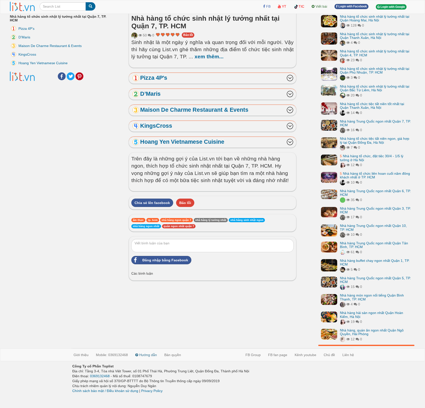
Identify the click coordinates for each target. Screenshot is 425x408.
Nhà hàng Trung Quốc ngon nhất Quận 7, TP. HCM (375, 123)
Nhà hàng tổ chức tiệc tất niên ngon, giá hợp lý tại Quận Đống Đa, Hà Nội (374, 140)
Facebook (62, 76)
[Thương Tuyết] (342, 304)
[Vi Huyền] (342, 200)
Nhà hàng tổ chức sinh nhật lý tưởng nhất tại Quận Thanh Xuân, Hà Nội (374, 36)
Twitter (71, 76)
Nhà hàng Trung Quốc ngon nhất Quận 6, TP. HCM (375, 193)
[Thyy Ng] (342, 287)
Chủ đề (329, 355)
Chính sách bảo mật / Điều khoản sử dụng (105, 391)
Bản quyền (172, 355)
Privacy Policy (152, 391)
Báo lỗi (188, 35)
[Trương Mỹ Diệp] (342, 252)
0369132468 (100, 376)
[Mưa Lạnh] (342, 43)
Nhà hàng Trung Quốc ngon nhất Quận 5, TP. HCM (375, 280)
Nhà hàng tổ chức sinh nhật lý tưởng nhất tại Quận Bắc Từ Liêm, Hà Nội (374, 88)
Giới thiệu (81, 355)
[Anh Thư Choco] (342, 130)
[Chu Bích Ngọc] (342, 95)
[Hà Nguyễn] (342, 77)
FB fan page (277, 355)
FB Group (253, 355)
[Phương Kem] (342, 165)
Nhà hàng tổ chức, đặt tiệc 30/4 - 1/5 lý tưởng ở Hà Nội (371, 158)
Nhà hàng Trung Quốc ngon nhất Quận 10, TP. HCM (373, 228)
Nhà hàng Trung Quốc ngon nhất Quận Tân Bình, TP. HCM (374, 245)
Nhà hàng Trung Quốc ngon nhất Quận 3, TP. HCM (375, 210)
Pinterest (79, 76)
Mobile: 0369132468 (112, 355)
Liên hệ (348, 355)
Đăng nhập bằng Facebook (165, 260)
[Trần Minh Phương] (342, 339)
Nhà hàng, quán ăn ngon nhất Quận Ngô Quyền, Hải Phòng (372, 332)
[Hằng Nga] (342, 60)
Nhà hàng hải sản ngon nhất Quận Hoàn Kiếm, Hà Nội (371, 315)
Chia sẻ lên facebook (152, 203)
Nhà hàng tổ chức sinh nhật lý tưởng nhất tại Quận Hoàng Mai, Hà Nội (374, 18)
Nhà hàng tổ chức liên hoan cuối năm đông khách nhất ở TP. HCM (375, 175)
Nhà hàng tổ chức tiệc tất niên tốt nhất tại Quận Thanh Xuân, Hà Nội (372, 106)
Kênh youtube (305, 355)
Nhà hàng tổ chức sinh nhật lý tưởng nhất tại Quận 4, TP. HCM (374, 53)
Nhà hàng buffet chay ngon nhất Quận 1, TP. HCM (375, 262)
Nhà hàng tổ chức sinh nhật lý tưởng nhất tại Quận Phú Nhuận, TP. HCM (374, 70)
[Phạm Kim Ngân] (342, 269)
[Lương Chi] (342, 147)
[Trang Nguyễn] (342, 25)
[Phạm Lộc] (342, 113)
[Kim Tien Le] (134, 35)
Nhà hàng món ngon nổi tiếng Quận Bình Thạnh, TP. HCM (372, 297)
